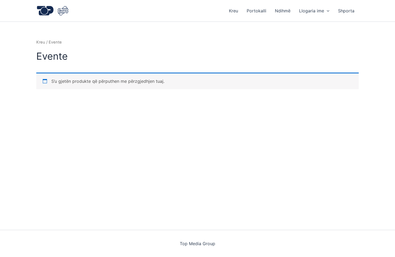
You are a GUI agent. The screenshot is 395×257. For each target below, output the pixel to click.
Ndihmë (282, 10)
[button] (326, 11)
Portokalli (256, 10)
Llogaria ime (311, 10)
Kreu (233, 10)
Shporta (346, 10)
